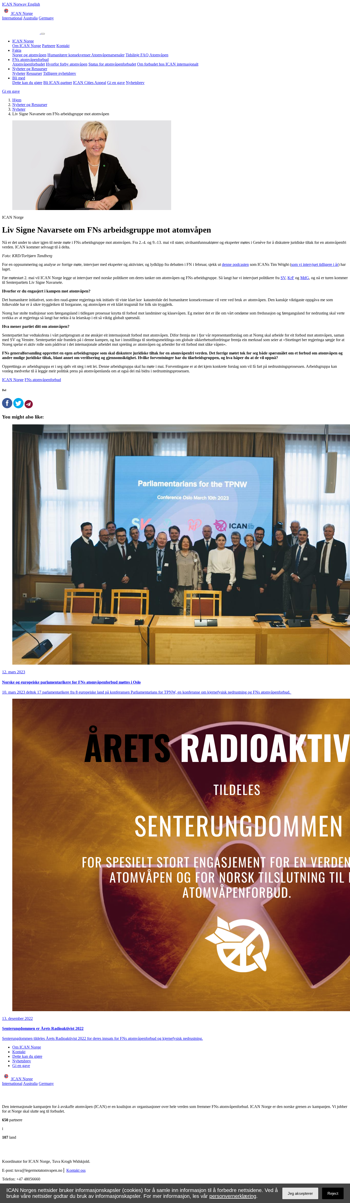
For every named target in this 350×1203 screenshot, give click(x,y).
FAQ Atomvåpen (154, 55)
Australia (30, 18)
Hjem (16, 100)
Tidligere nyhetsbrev (59, 73)
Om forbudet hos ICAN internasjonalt (167, 64)
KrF (290, 278)
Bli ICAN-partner (57, 82)
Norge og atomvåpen (29, 55)
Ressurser (34, 73)
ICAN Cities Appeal (89, 82)
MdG (304, 278)
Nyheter (18, 73)
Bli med (18, 78)
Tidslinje (133, 55)
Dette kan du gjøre (27, 82)
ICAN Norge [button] (21, 13)
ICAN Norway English (21, 4)
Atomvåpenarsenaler (108, 55)
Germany (46, 18)
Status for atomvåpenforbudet (112, 64)
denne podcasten (235, 264)
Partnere (48, 46)
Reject (332, 1193)
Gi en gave (116, 82)
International (12, 18)
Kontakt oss (76, 1170)
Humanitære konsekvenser (69, 55)
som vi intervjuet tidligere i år (314, 264)
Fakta (16, 50)
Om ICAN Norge (26, 46)
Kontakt (62, 46)
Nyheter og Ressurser (29, 69)
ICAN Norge (23, 41)
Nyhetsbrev (135, 82)
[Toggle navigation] (43, 34)
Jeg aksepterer (300, 1193)
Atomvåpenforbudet (28, 64)
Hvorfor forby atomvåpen (66, 64)
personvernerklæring (232, 1196)
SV (283, 278)
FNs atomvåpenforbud (30, 59)
